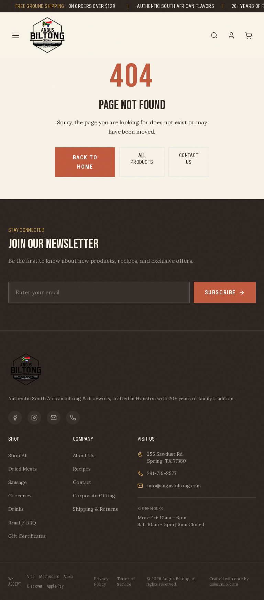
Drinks (16, 509)
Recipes (82, 469)
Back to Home (85, 162)
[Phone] (73, 417)
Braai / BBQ (22, 523)
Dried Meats (22, 469)
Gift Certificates (27, 536)
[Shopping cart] (248, 35)
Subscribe (220, 292)
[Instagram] (34, 417)
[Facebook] (15, 417)
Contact (82, 482)
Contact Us (188, 158)
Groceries (20, 496)
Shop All (18, 455)
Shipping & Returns (95, 509)
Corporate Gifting (94, 496)
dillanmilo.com (223, 584)
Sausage (17, 482)
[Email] (53, 417)
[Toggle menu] (15, 35)
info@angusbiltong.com (174, 486)
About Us (84, 455)
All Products (142, 158)
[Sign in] (231, 35)
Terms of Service (126, 581)
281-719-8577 (161, 473)
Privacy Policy (101, 581)
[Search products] (214, 35)
